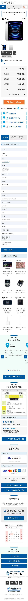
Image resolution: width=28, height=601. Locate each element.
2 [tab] (10, 370)
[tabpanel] (14, 351)
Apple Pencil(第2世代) (20, 328)
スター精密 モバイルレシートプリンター (20, 292)
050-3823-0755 (15, 510)
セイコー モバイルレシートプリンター (7, 291)
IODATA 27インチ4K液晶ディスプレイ (7, 273)
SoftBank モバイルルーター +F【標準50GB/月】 (20, 310)
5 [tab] (17, 370)
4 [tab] (15, 370)
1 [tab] (8, 370)
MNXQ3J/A (5, 162)
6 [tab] (19, 370)
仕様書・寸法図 (8, 250)
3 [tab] (12, 370)
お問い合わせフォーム (15, 518)
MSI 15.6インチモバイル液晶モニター (20, 272)
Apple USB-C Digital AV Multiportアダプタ (7, 329)
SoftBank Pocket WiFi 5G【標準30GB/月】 (7, 310)
